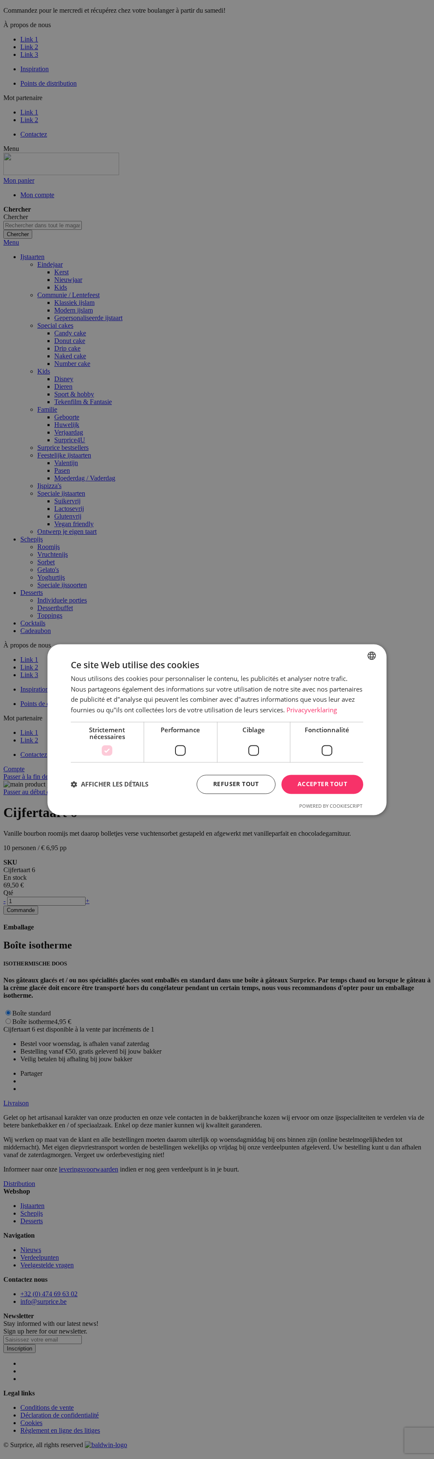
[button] (109, 784)
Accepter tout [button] (322, 784)
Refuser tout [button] (236, 784)
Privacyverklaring (312, 710)
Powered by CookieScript (330, 806)
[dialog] (217, 729)
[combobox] (371, 655)
